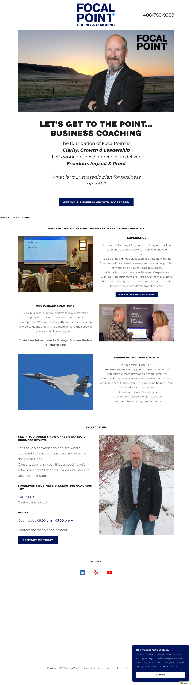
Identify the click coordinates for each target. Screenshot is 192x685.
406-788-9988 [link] (158, 15)
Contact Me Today (37, 540)
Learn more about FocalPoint (137, 294)
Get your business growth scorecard (96, 202)
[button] (71, 521)
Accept (160, 675)
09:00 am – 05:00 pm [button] (53, 520)
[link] (96, 14)
